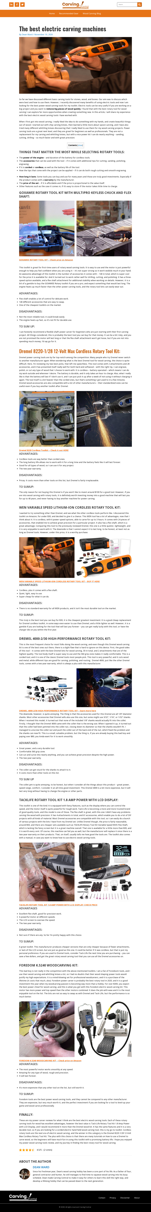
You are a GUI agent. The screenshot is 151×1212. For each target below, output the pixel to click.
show (80, 145)
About (137, 1197)
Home (52, 13)
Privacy (113, 1197)
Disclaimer (125, 1197)
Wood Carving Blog (92, 13)
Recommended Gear (68, 13)
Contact (102, 1197)
